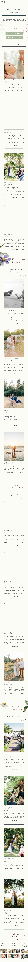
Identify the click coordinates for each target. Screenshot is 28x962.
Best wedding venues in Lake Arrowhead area (9, 859)
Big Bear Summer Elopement (8, 582)
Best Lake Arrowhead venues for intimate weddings (8, 808)
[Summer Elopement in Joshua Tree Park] (14, 666)
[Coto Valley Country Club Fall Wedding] (14, 115)
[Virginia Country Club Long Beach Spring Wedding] (14, 167)
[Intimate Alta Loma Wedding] (14, 219)
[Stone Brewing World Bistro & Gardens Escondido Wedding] (14, 64)
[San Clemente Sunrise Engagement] (14, 293)
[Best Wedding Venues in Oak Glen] (14, 737)
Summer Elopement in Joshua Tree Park (8, 683)
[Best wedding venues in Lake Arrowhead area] (14, 842)
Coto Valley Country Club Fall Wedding (8, 131)
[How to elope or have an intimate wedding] (14, 893)
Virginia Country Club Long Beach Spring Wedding (8, 184)
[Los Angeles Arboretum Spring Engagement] (14, 343)
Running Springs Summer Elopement (8, 632)
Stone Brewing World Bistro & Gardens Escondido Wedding (8, 81)
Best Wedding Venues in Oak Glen (8, 755)
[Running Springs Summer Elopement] (14, 616)
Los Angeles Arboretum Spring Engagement (8, 360)
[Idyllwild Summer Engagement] (14, 393)
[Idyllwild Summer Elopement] (14, 515)
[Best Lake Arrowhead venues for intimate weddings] (14, 790)
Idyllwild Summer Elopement (8, 531)
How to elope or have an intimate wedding (8, 912)
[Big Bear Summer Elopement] (14, 566)
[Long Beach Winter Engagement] (14, 446)
